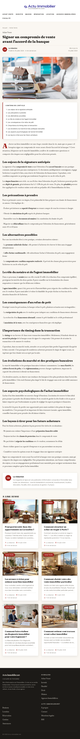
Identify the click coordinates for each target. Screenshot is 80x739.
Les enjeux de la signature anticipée (20, 109)
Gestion (5, 720)
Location (50, 14)
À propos (51, 485)
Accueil (4, 28)
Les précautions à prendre (17, 113)
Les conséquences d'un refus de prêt (21, 122)
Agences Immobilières (66, 14)
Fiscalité (6, 18)
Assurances (6, 724)
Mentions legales (47, 716)
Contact (44, 712)
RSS (42, 720)
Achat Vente (7, 14)
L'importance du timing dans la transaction (22, 125)
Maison (28, 14)
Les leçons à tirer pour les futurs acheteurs (23, 135)
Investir (19, 14)
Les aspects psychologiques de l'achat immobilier (25, 132)
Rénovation (39, 14)
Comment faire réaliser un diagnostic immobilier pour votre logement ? (17, 634)
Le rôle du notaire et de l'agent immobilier (22, 119)
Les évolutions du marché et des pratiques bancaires (26, 129)
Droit (43, 690)
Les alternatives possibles (17, 116)
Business (5, 708)
